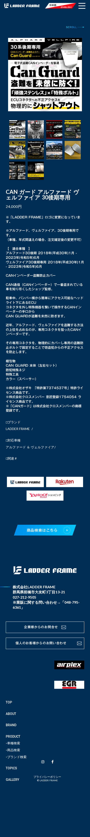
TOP (9, 702)
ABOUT (11, 714)
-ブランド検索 (16, 757)
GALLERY (12, 779)
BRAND (11, 725)
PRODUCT (13, 736)
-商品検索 (13, 750)
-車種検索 (13, 743)
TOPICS (11, 768)
